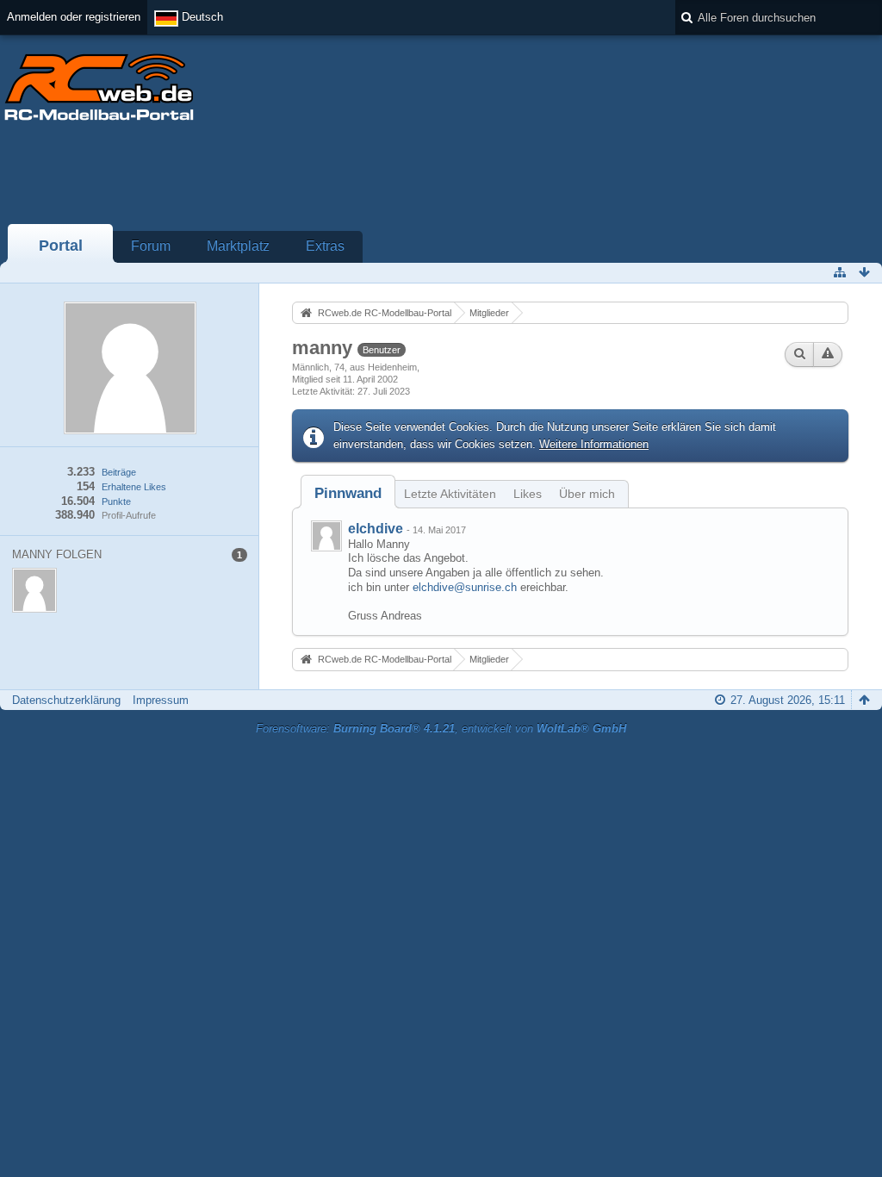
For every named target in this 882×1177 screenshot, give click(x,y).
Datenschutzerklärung (66, 700)
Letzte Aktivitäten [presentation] (450, 494)
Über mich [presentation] (587, 494)
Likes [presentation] (527, 494)
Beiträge (119, 472)
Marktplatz (238, 246)
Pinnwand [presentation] (348, 493)
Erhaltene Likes (134, 487)
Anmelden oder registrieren (73, 16)
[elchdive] (326, 535)
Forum (151, 246)
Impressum (161, 700)
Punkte (116, 501)
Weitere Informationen (594, 444)
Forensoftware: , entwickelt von (441, 728)
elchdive (375, 528)
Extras (325, 246)
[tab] (348, 493)
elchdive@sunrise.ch (465, 587)
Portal (61, 245)
